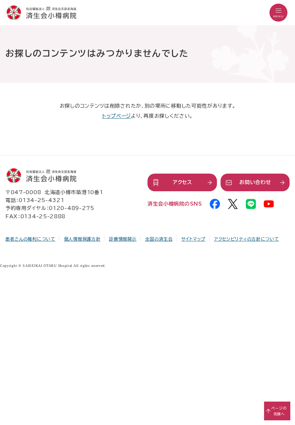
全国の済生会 (159, 239)
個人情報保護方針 (82, 239)
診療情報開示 (122, 239)
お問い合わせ (255, 182)
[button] (278, 13)
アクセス (182, 182)
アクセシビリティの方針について (246, 239)
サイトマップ (193, 239)
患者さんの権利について (30, 239)
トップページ (116, 115)
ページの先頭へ (279, 411)
